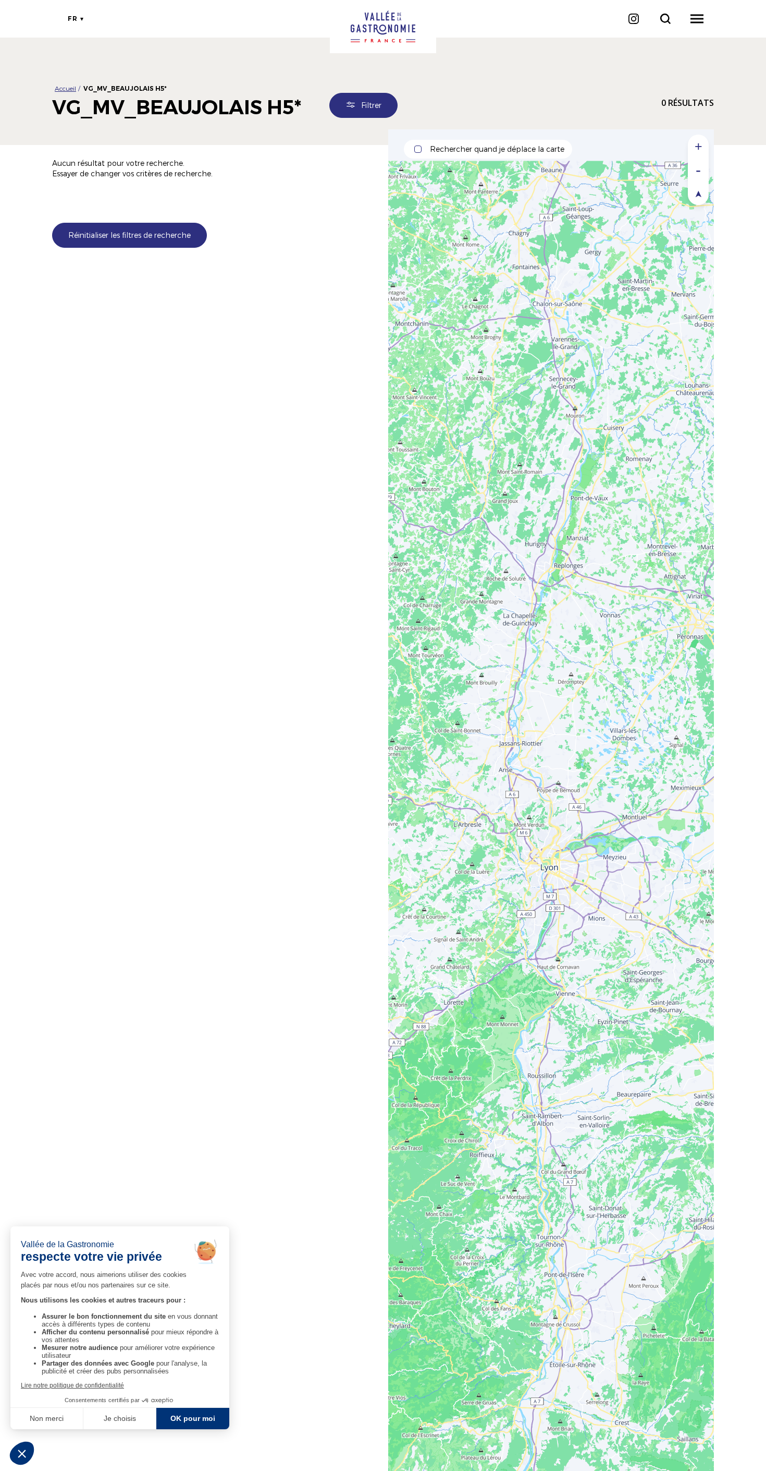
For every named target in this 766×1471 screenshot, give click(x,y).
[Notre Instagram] (633, 19)
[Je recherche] (665, 19)
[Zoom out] (698, 170)
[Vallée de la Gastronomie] (383, 26)
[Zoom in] (698, 146)
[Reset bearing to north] (698, 193)
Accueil (65, 88)
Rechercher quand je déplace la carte (497, 148)
